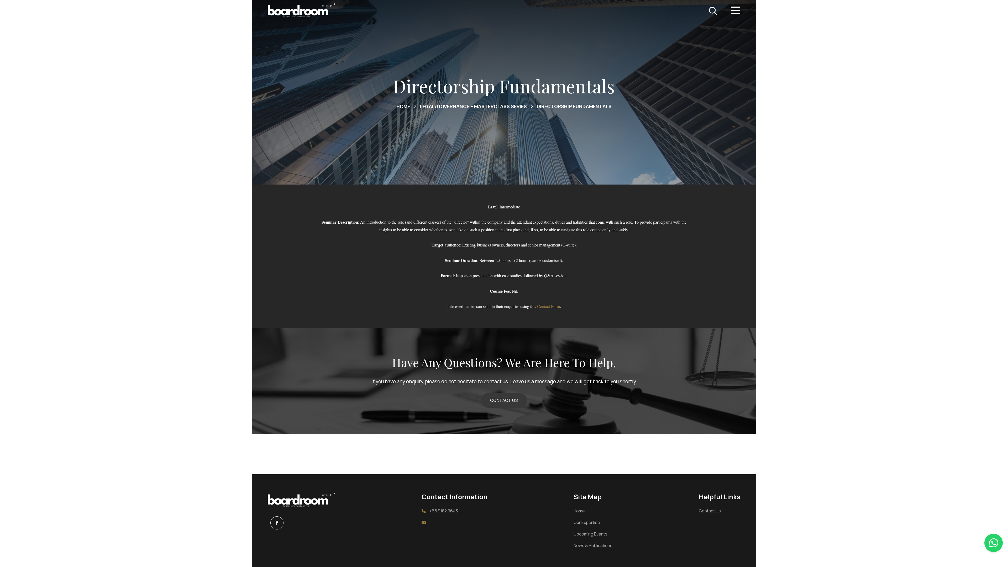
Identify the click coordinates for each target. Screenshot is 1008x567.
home (403, 106)
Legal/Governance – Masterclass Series (473, 106)
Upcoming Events (590, 534)
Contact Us (710, 511)
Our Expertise (587, 522)
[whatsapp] (993, 543)
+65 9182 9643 (443, 511)
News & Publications (593, 545)
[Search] (713, 10)
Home (579, 511)
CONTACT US (504, 400)
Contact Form (548, 306)
